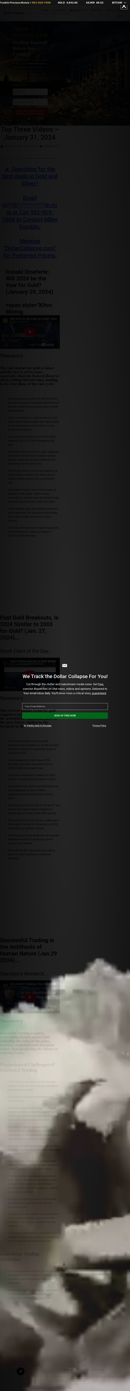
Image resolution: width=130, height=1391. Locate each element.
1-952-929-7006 (40, 2)
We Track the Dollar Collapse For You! (65, 676)
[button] (124, 6)
